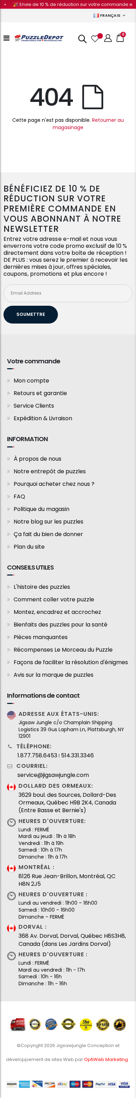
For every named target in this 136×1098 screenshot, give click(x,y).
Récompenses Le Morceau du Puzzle (63, 650)
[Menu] (6, 38)
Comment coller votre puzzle (54, 599)
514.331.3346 (77, 755)
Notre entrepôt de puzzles (50, 471)
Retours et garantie (40, 393)
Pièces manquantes (41, 637)
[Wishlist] (94, 38)
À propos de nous (37, 459)
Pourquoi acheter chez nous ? (54, 484)
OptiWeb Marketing (106, 1059)
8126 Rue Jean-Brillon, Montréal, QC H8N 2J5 (66, 880)
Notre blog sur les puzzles (48, 522)
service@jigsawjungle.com (53, 775)
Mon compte (31, 381)
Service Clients (34, 406)
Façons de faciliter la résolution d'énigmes (71, 662)
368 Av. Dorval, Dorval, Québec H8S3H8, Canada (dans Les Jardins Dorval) (72, 940)
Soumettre (30, 314)
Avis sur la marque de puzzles (53, 675)
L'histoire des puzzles (42, 587)
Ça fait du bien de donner (48, 534)
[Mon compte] (108, 38)
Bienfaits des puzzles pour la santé (60, 625)
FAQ (19, 496)
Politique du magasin (41, 509)
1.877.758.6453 (37, 755)
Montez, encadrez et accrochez (57, 612)
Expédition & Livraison (43, 418)
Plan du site (29, 547)
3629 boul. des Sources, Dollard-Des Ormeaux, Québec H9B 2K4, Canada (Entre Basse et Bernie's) (67, 803)
